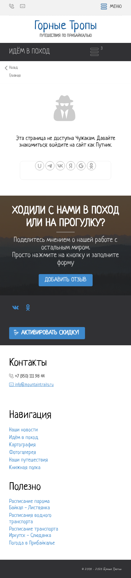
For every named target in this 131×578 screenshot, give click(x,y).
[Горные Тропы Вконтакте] (15, 308)
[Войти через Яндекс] (70, 165)
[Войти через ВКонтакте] (60, 165)
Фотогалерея (22, 452)
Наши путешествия (28, 460)
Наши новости (23, 430)
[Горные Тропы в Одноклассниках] (28, 308)
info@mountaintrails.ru (34, 385)
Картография (22, 445)
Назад (13, 68)
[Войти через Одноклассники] (91, 165)
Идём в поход (23, 437)
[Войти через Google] (81, 165)
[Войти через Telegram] (50, 165)
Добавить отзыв (66, 280)
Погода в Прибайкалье (32, 543)
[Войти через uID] (39, 165)
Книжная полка (25, 468)
